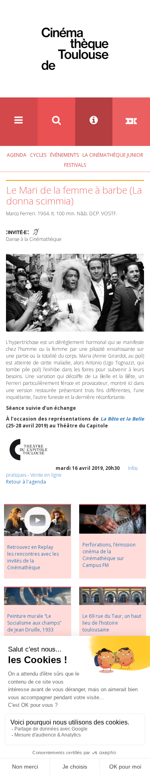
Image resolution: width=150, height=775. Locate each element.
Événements (64, 155)
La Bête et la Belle (122, 418)
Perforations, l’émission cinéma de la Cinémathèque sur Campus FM (109, 555)
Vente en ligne (46, 474)
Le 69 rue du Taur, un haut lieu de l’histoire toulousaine (111, 623)
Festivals (75, 165)
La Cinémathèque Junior (112, 155)
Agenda (16, 155)
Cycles (38, 155)
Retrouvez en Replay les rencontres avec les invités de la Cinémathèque (33, 557)
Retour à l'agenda (26, 481)
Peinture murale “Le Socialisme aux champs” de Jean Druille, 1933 (34, 623)
